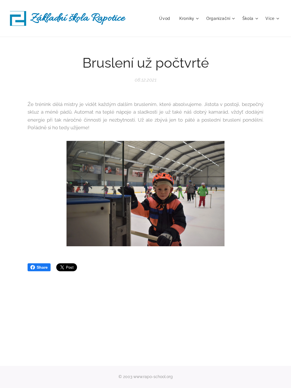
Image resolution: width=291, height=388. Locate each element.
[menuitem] (166, 18)
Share (42, 267)
